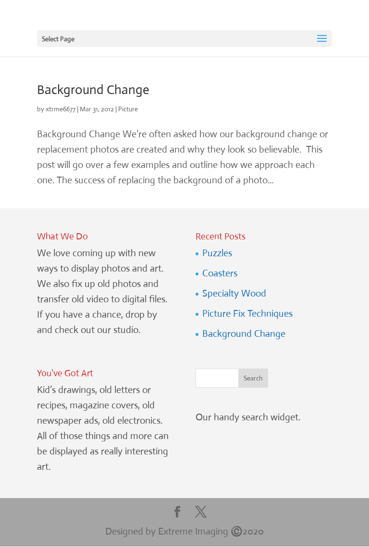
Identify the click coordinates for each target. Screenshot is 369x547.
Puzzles (217, 253)
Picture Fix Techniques (247, 314)
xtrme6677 (60, 109)
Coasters (219, 273)
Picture (128, 109)
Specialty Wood (234, 293)
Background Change (93, 90)
